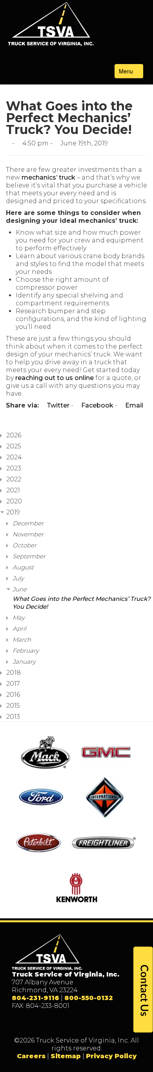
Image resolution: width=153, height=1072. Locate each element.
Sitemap (66, 1056)
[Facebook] (52, 1023)
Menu (127, 71)
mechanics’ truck (48, 177)
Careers (31, 1056)
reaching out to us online (54, 378)
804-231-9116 (35, 998)
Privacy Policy (111, 1056)
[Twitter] (68, 1023)
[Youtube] (100, 1023)
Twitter (57, 405)
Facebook (96, 405)
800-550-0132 (88, 998)
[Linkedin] (84, 1023)
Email (133, 405)
